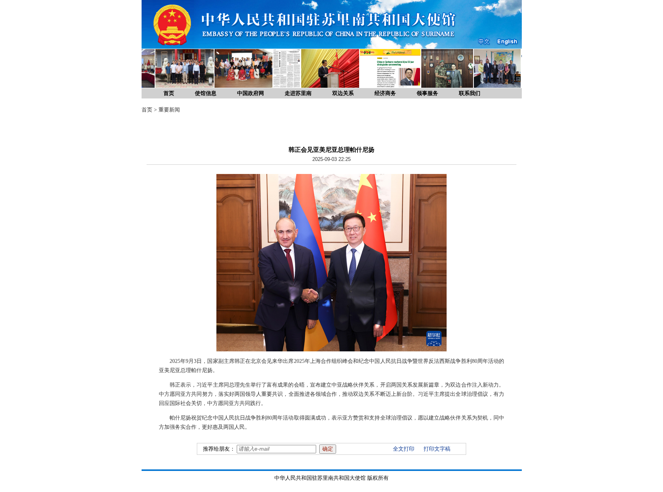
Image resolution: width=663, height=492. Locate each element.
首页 (168, 93)
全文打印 (403, 449)
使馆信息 (205, 93)
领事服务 (427, 93)
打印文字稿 (437, 449)
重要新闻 (169, 110)
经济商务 (385, 93)
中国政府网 (250, 93)
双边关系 (343, 93)
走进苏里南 (298, 93)
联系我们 (469, 93)
